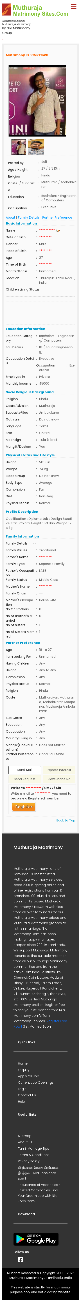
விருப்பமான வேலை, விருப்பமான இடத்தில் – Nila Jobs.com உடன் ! (38, 1173)
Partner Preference (57, 217)
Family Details (29, 217)
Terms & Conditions (34, 1155)
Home (23, 1063)
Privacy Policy (29, 1161)
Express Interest (59, 770)
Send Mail (24, 769)
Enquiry (23, 1070)
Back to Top (65, 820)
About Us (25, 1142)
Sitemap (25, 1136)
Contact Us (27, 1095)
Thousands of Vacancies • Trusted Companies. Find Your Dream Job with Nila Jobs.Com (39, 1193)
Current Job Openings (36, 1082)
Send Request (25, 779)
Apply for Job (28, 1076)
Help (21, 1101)
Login (22, 1089)
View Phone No (58, 779)
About (10, 217)
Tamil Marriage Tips (33, 1148)
